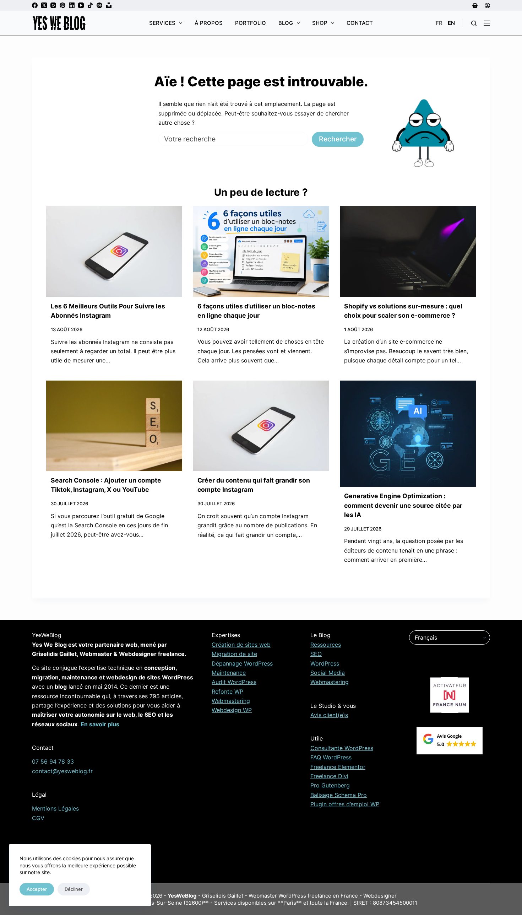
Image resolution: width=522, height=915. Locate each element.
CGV (38, 818)
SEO (316, 653)
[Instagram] (53, 5)
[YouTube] (81, 5)
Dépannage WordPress (242, 663)
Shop (319, 23)
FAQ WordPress (331, 757)
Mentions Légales (55, 808)
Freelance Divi (329, 776)
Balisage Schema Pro (338, 794)
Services (162, 23)
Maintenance (229, 672)
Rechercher (338, 139)
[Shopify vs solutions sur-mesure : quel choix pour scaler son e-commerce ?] (408, 251)
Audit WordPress (234, 681)
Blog (285, 23)
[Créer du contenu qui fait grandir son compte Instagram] (261, 426)
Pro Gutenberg (330, 785)
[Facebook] (35, 5)
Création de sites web (241, 644)
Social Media (327, 672)
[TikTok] (90, 5)
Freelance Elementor (337, 766)
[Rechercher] (474, 23)
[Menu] (487, 23)
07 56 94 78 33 (53, 761)
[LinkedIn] (72, 5)
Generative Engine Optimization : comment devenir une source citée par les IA (403, 505)
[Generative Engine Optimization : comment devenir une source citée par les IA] (408, 434)
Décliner (74, 889)
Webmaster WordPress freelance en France (303, 895)
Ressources (325, 644)
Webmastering (231, 700)
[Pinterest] (62, 5)
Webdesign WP (232, 710)
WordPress (324, 663)
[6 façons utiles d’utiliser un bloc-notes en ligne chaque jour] (261, 251)
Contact (360, 23)
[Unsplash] (109, 5)
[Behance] (99, 5)
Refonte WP (227, 691)
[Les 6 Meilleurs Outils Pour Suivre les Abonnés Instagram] (114, 251)
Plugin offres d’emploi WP (344, 804)
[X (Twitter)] (44, 5)
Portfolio (250, 23)
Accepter (37, 889)
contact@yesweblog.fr (62, 771)
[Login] (487, 5)
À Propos (209, 23)
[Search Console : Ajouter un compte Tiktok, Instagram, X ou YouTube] (114, 426)
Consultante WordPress (341, 748)
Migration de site (234, 653)
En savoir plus (100, 724)
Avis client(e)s (329, 714)
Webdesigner (380, 895)
